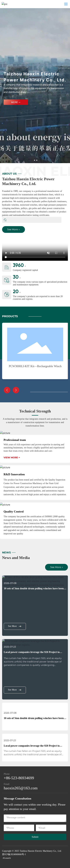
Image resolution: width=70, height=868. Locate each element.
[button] (34, 160)
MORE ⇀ (15, 102)
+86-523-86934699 (19, 778)
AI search (7, 858)
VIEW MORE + (12, 457)
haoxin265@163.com (21, 788)
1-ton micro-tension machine (35, 366)
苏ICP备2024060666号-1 (14, 854)
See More (12, 626)
